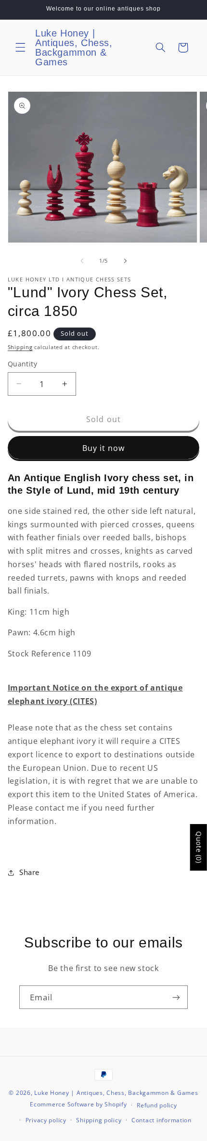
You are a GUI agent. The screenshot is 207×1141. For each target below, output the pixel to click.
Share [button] (29, 872)
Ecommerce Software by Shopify (78, 1104)
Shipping (20, 347)
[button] (20, 47)
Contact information (161, 1120)
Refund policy (157, 1105)
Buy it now (103, 448)
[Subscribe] (176, 997)
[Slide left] (81, 261)
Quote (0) (199, 847)
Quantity (22, 363)
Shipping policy (98, 1120)
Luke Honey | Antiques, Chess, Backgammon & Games (116, 1092)
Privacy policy (46, 1120)
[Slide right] (125, 261)
